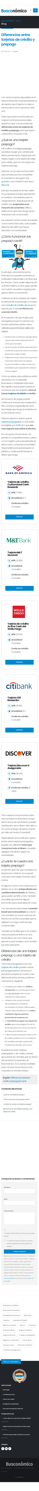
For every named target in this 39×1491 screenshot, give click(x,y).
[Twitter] (6, 1448)
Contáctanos (20, 1477)
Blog (18, 21)
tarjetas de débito (17, 393)
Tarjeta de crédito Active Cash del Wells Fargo (18, 626)
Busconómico (7, 21)
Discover (5, 185)
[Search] (30, 10)
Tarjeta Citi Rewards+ (14, 699)
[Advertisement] (19, 75)
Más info (19, 517)
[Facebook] (2, 1448)
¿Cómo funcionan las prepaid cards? (16, 1099)
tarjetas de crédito (10, 967)
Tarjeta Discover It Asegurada (18, 767)
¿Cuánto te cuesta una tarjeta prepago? (17, 1104)
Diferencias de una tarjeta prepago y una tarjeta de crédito (17, 1110)
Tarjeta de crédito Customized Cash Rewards (18, 484)
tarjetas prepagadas (11, 421)
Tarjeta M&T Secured (14, 554)
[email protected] (9, 1278)
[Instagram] (9, 1448)
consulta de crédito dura (17, 305)
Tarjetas (15, 51)
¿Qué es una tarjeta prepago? (14, 1095)
